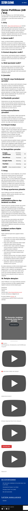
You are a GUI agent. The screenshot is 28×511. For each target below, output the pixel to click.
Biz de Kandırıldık (7, 491)
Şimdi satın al (14, 324)
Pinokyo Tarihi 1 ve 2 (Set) (9, 489)
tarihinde (12, 296)
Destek (4, 500)
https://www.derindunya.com (14, 25)
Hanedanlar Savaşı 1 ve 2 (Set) (10, 487)
